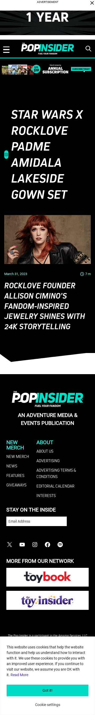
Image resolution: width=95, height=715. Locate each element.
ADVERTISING (48, 460)
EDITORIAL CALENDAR (55, 486)
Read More (19, 675)
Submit (77, 523)
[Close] (92, 3)
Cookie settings (47, 705)
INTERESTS (46, 495)
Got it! (47, 690)
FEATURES (15, 475)
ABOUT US (44, 451)
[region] (47, 676)
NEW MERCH (17, 456)
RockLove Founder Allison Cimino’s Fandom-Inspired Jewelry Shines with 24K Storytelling (44, 306)
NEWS (11, 465)
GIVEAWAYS (16, 484)
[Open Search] (88, 48)
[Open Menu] (6, 50)
